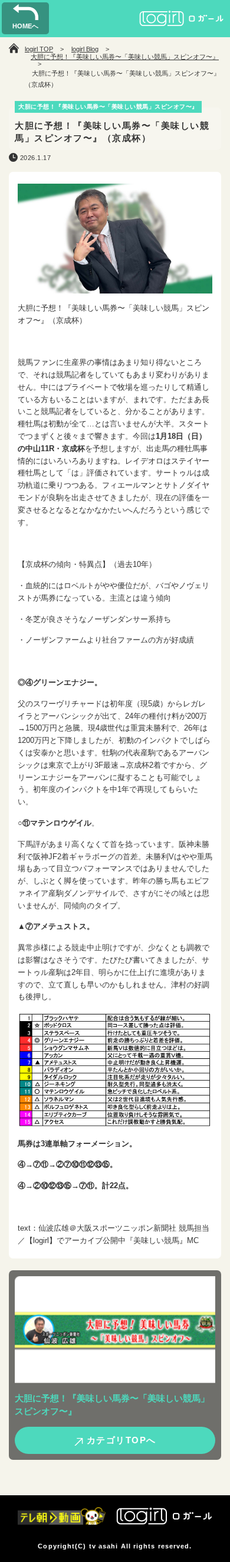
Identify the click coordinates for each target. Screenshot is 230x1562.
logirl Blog (84, 49)
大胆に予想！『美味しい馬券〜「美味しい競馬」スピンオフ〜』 (125, 56)
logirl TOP (39, 49)
